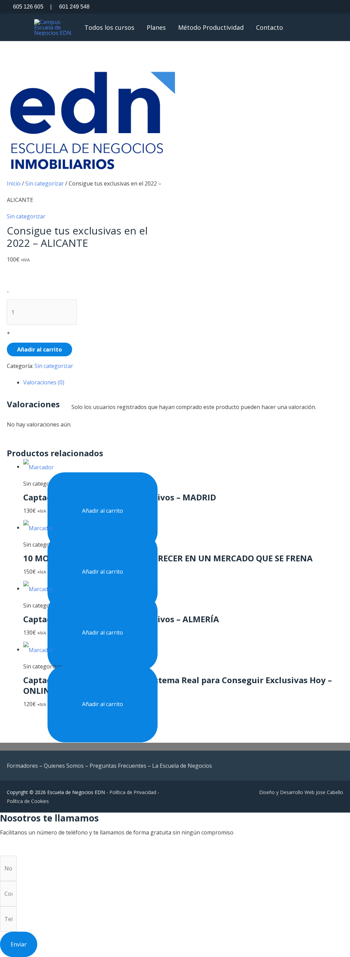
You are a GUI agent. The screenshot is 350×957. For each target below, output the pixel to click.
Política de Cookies (28, 801)
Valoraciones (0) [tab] (43, 382)
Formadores (22, 765)
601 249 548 (70, 7)
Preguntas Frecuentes (118, 765)
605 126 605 (28, 7)
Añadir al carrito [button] (102, 510)
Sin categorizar (44, 183)
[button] (315, 27)
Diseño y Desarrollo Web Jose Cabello (301, 792)
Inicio (14, 183)
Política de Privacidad (132, 792)
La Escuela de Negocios (182, 765)
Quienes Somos (64, 765)
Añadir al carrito (39, 349)
